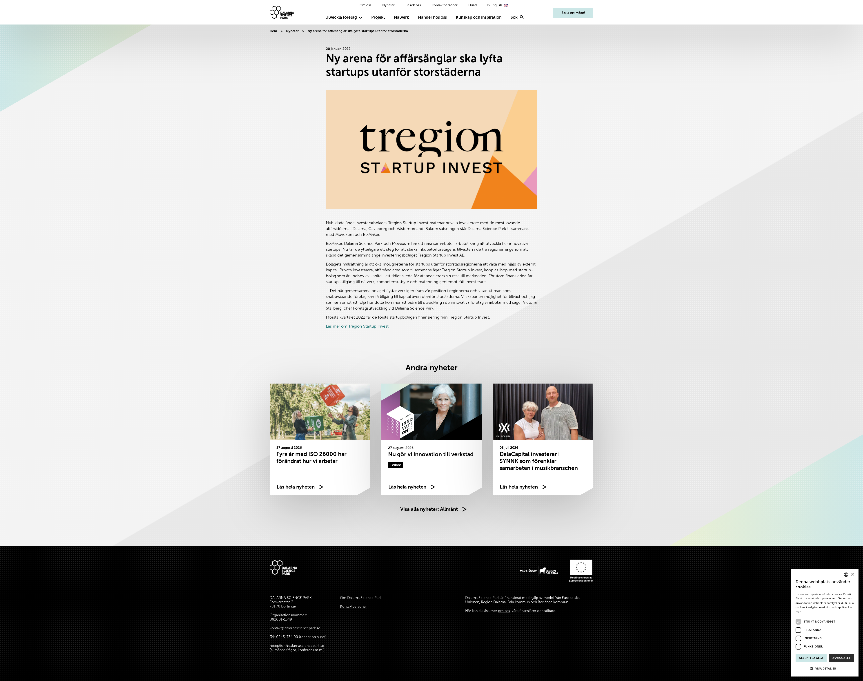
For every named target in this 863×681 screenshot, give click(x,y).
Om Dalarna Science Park (361, 598)
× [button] (852, 574)
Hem (273, 31)
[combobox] (846, 574)
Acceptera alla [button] (811, 658)
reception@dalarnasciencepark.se (297, 645)
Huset (472, 5)
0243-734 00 (287, 637)
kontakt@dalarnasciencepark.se (295, 628)
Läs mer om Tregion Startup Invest (357, 326)
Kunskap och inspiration (479, 17)
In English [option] (494, 5)
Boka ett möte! (573, 13)
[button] (825, 668)
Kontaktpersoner (445, 5)
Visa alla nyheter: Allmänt (429, 509)
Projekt (378, 17)
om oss (504, 611)
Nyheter (388, 5)
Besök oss (413, 5)
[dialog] (825, 623)
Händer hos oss (432, 17)
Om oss (365, 5)
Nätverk (401, 17)
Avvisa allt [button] (841, 658)
